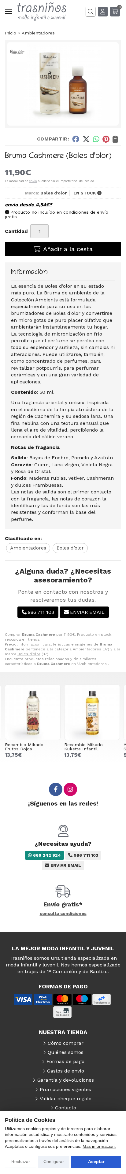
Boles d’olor (28, 654)
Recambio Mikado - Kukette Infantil (85, 746)
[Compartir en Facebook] (75, 139)
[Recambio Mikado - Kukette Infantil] (92, 712)
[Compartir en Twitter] (86, 139)
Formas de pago (65, 1061)
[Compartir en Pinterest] (105, 139)
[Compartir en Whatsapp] (96, 139)
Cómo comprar (65, 1043)
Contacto (65, 1108)
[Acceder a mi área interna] (103, 11)
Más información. (99, 1146)
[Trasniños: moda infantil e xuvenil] (41, 11)
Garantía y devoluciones (65, 1080)
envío (33, 181)
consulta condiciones (63, 913)
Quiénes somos (65, 1052)
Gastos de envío (65, 1071)
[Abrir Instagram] (70, 789)
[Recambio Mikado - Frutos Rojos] (32, 712)
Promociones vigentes (65, 1089)
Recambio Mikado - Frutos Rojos (26, 746)
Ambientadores (87, 649)
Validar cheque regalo (65, 1098)
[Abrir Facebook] (56, 789)
